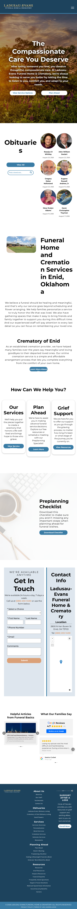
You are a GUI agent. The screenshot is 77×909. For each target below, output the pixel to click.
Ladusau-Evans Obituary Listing (39, 811)
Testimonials (39, 800)
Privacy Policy (27, 907)
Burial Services (39, 831)
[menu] (72, 7)
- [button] (52, 641)
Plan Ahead (39, 848)
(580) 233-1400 (62, 633)
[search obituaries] (31, 172)
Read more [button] (46, 750)
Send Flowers (39, 817)
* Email (10, 637)
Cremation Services (39, 834)
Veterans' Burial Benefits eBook (39, 860)
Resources (39, 868)
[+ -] (61, 664)
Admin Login (51, 907)
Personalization (38, 828)
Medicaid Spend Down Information (39, 886)
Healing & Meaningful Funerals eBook (39, 857)
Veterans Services (39, 837)
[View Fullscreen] (52, 645)
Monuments (39, 840)
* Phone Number (15, 627)
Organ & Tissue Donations (39, 883)
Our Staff (39, 797)
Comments (12, 646)
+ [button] (52, 638)
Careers (39, 892)
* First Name (13, 618)
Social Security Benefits (39, 889)
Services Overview (39, 825)
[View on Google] (42, 758)
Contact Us (39, 803)
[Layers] (69, 638)
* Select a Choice (15, 609)
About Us (39, 794)
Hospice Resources (39, 874)
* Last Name (31, 618)
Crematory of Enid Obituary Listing (39, 814)
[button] (4, 733)
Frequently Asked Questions (39, 880)
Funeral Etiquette (39, 877)
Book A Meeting (38, 851)
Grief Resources (39, 871)
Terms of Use (39, 907)
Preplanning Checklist (38, 854)
